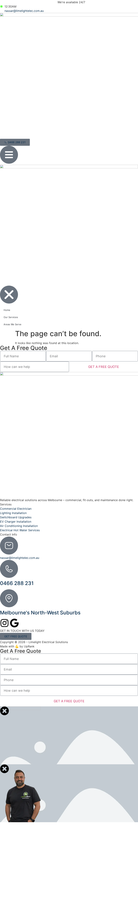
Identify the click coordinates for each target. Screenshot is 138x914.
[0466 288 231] (9, 569)
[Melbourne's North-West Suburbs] (9, 598)
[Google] (14, 623)
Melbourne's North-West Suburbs (40, 613)
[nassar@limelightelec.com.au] (9, 546)
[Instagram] (4, 623)
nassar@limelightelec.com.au (19, 558)
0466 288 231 (17, 583)
